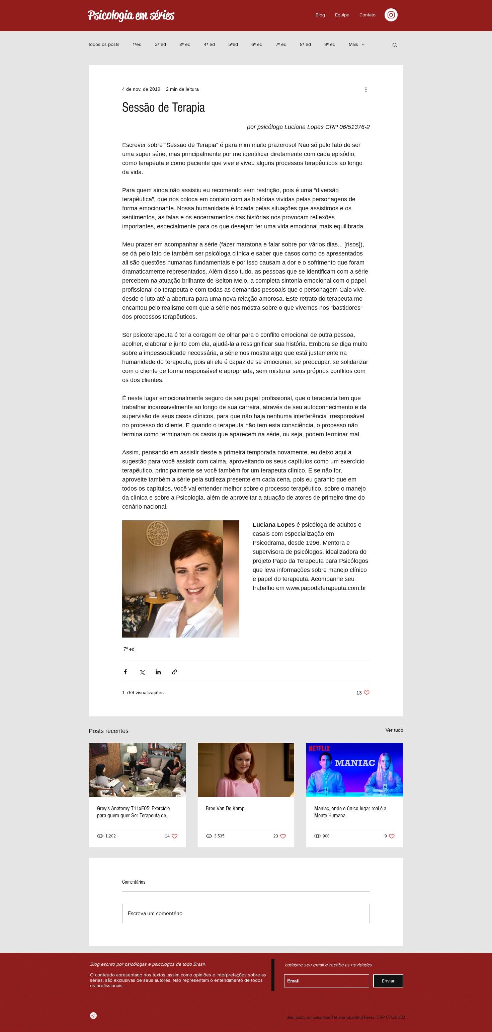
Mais (353, 44)
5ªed (233, 44)
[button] (367, 15)
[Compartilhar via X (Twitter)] (142, 672)
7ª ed (281, 44)
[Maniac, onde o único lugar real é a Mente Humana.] (354, 770)
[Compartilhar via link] (174, 672)
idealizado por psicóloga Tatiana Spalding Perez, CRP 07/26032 (345, 1017)
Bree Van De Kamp (225, 808)
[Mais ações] (366, 89)
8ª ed (305, 44)
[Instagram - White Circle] (391, 14)
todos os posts (104, 44)
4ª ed (209, 44)
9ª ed (329, 44)
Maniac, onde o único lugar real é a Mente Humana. (350, 812)
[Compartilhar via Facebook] (125, 672)
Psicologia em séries (131, 15)
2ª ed (160, 44)
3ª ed (184, 44)
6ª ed (256, 44)
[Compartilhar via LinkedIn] (158, 672)
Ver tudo (394, 730)
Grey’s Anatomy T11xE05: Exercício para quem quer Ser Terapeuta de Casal (133, 812)
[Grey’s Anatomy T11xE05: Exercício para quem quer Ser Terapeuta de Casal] (137, 770)
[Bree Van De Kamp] (246, 770)
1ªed (137, 44)
